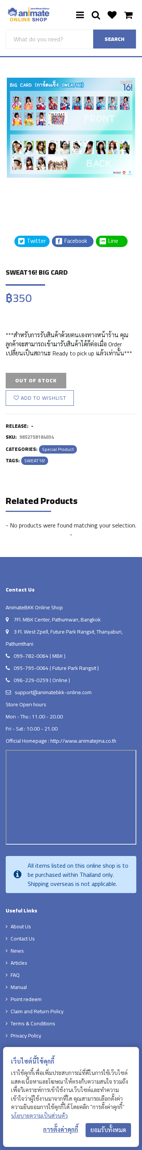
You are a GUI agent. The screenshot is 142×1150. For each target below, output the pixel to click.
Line (115, 241)
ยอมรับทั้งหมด (108, 1130)
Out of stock (36, 380)
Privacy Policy (26, 1035)
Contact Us (23, 938)
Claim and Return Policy (37, 1011)
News (17, 951)
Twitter (36, 241)
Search (115, 39)
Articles (19, 963)
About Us (21, 926)
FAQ (15, 975)
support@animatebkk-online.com (53, 692)
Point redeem (26, 999)
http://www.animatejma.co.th (83, 741)
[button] (25, 197)
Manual (19, 987)
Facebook (75, 241)
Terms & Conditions (33, 1023)
